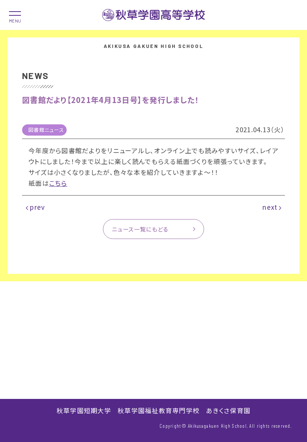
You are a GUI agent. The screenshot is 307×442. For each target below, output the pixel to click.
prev (37, 207)
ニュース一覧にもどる (140, 229)
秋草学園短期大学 (84, 410)
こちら (58, 183)
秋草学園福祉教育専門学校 (159, 410)
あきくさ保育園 (228, 410)
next (269, 207)
